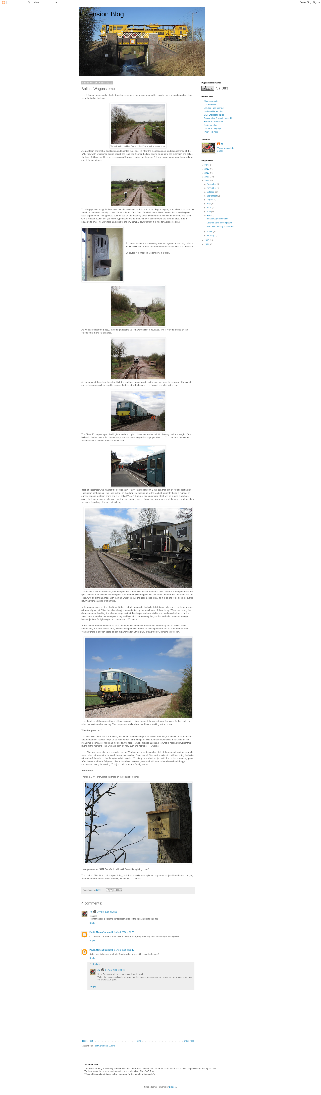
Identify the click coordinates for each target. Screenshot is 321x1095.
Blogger (172, 1087)
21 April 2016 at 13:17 (124, 950)
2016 (207, 180)
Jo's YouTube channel (214, 108)
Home (138, 1041)
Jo (90, 912)
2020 (207, 165)
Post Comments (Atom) (104, 1046)
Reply (92, 923)
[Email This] (108, 890)
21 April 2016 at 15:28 (115, 970)
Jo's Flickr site (210, 104)
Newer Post (87, 1041)
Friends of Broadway (213, 121)
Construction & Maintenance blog (219, 118)
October (211, 192)
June (209, 207)
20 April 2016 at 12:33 (124, 932)
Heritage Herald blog (213, 111)
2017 (207, 177)
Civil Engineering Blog (214, 115)
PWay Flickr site (211, 132)
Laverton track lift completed (219, 223)
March (210, 231)
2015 (207, 240)
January (211, 235)
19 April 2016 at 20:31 (107, 912)
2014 (207, 244)
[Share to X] (114, 890)
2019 (207, 169)
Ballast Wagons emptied (217, 219)
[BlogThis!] (111, 890)
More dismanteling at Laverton (220, 226)
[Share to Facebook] (117, 890)
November (212, 188)
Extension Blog (101, 14)
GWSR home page (212, 128)
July (209, 204)
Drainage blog (210, 125)
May (209, 211)
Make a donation (211, 101)
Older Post (189, 1041)
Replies (95, 964)
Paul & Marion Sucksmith (101, 932)
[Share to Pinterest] (120, 890)
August (210, 200)
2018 (207, 173)
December (212, 184)
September (212, 196)
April (209, 215)
